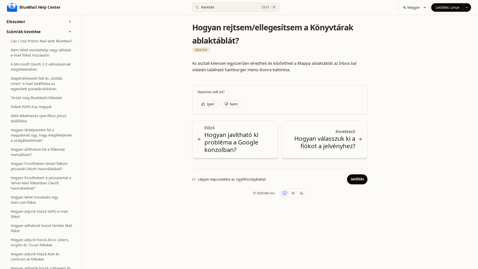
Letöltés (357, 179)
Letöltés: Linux (447, 7)
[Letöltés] (467, 7)
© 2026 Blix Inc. (264, 193)
